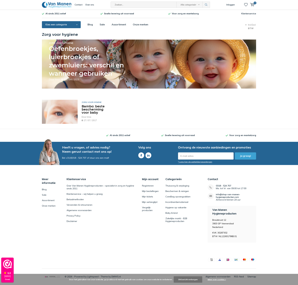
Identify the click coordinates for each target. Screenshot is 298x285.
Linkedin (148, 155)
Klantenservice (248, 13)
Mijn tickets (147, 196)
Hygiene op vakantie (175, 207)
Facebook (141, 155)
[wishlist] (246, 4)
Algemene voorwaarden (79, 210)
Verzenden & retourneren (79, 204)
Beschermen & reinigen (177, 191)
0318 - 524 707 (223, 185)
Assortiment (119, 24)
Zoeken (206, 5)
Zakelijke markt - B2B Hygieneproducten (176, 220)
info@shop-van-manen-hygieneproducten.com (228, 195)
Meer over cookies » (217, 279)
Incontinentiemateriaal (176, 202)
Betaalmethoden (75, 199)
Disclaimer (72, 221)
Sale (102, 24)
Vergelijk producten (147, 209)
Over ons (89, 4)
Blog (90, 24)
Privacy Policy (73, 215)
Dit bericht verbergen (188, 279)
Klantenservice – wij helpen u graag (85, 194)
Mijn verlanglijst (149, 202)
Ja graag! (245, 155)
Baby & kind (171, 213)
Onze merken (140, 24)
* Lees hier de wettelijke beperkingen (195, 162)
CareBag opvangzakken (177, 196)
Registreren (148, 185)
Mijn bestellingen (150, 191)
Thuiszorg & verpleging (177, 185)
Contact (78, 4)
